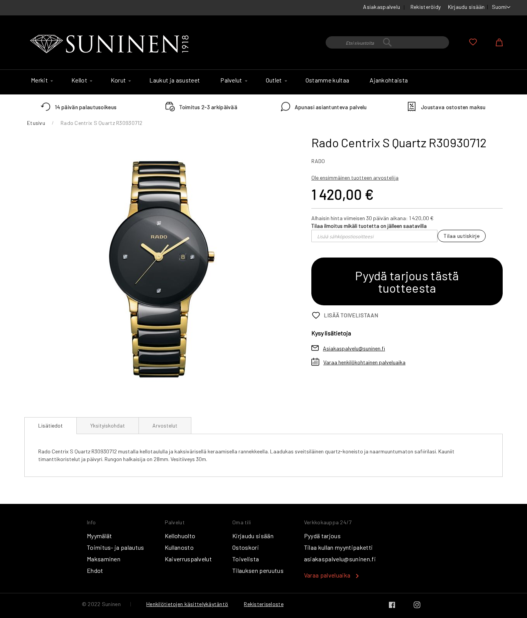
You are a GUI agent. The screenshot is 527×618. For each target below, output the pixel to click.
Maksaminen (103, 558)
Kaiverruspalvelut (188, 558)
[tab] (50, 425)
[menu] (263, 82)
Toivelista (245, 558)
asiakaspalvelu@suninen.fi (340, 558)
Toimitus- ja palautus (115, 547)
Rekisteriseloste (263, 604)
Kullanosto (179, 547)
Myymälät (99, 535)
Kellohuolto (180, 535)
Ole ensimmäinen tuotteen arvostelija (355, 177)
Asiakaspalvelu (381, 6)
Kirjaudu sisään (466, 6)
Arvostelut (164, 425)
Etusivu (36, 123)
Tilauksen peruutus (258, 570)
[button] (501, 7)
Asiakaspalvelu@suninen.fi (354, 348)
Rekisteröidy (425, 6)
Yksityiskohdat (107, 425)
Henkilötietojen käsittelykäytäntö (187, 604)
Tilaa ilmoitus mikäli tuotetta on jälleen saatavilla (369, 225)
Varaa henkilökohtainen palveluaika (364, 362)
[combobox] (387, 42)
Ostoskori (245, 547)
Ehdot (95, 570)
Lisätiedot (50, 425)
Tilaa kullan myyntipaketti (338, 547)
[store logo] (111, 44)
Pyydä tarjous (322, 535)
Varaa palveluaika (327, 575)
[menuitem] (41, 80)
